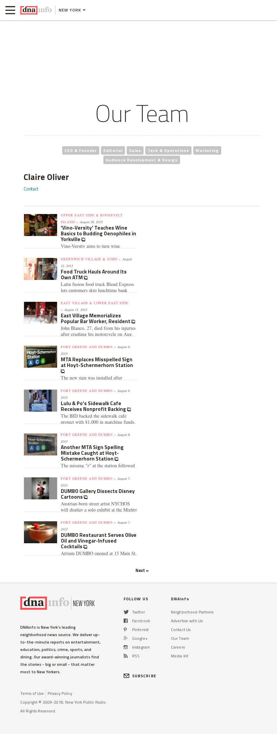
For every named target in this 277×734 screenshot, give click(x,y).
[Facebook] (126, 621)
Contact (31, 188)
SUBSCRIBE (144, 676)
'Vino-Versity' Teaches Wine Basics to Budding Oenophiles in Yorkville (98, 233)
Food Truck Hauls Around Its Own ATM (94, 274)
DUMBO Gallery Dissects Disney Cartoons (98, 494)
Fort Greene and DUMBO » (88, 346)
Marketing (207, 150)
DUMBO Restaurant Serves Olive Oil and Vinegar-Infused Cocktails (98, 540)
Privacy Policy (60, 693)
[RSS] (126, 656)
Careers (178, 647)
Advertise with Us (187, 621)
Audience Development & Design (142, 160)
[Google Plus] (126, 638)
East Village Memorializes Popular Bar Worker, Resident (96, 318)
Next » (142, 570)
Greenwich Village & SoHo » (91, 259)
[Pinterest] (125, 629)
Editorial (113, 150)
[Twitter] (126, 612)
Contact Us (181, 629)
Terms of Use (32, 693)
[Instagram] (126, 647)
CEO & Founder (81, 150)
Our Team (180, 638)
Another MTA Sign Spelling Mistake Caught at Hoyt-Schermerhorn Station (92, 453)
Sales (135, 150)
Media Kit (179, 656)
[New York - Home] (36, 10)
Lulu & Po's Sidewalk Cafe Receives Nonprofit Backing (94, 406)
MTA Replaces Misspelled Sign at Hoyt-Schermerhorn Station (97, 362)
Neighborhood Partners (192, 612)
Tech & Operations (168, 150)
